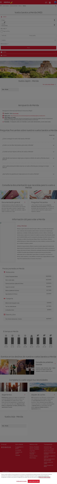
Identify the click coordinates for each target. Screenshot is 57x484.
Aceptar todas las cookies (34, 481)
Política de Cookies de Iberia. (44, 477)
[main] (28, 478)
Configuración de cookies (21, 481)
